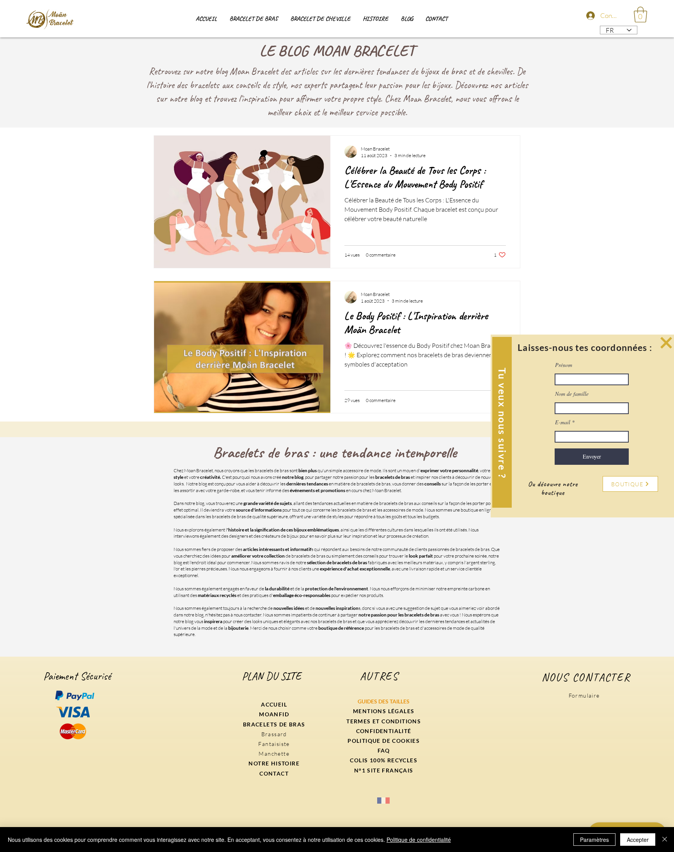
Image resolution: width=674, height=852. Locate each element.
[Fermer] (664, 839)
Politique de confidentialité (419, 839)
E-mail (562, 422)
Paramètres (594, 839)
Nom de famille (572, 394)
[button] (666, 343)
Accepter (638, 839)
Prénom (563, 365)
